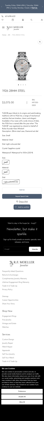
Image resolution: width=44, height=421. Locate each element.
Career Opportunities (10, 300)
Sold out (22, 190)
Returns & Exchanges (10, 275)
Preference (22, 391)
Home (4, 35)
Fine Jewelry (6, 320)
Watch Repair (7, 346)
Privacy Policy (7, 289)
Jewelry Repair (7, 343)
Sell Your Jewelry (8, 354)
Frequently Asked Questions (12, 271)
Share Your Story (8, 303)
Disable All (22, 396)
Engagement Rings (9, 316)
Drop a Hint (23, 201)
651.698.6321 (10, 16)
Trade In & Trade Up (9, 286)
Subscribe (35, 249)
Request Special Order (22, 196)
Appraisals (6, 350)
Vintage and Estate (9, 323)
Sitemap (5, 296)
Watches (5, 327)
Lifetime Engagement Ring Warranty (15, 282)
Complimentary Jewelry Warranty (14, 278)
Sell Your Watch (8, 357)
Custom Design (8, 339)
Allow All (22, 402)
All (9, 35)
